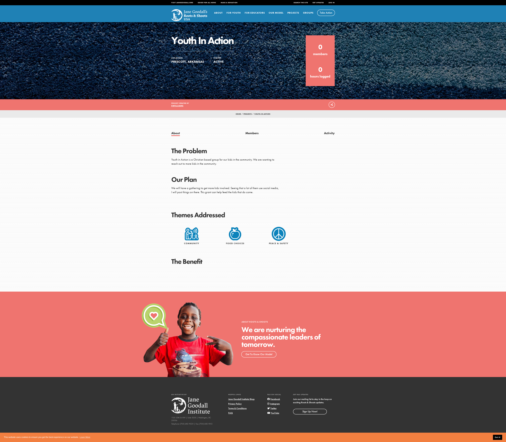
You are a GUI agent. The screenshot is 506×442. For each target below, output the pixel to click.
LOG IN (332, 3)
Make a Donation (229, 3)
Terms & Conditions (237, 408)
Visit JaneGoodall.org (182, 3)
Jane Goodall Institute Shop (241, 399)
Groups (308, 12)
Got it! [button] (497, 437)
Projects (293, 12)
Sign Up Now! (309, 411)
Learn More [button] (85, 437)
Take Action (326, 12)
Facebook (275, 399)
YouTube (275, 412)
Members (252, 133)
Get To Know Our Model (258, 354)
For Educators (255, 12)
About (218, 12)
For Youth (234, 12)
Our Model (276, 12)
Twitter (273, 408)
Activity (329, 133)
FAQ (230, 412)
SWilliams (177, 105)
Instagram (275, 403)
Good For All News (207, 3)
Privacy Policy (235, 403)
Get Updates (318, 3)
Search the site (301, 3)
